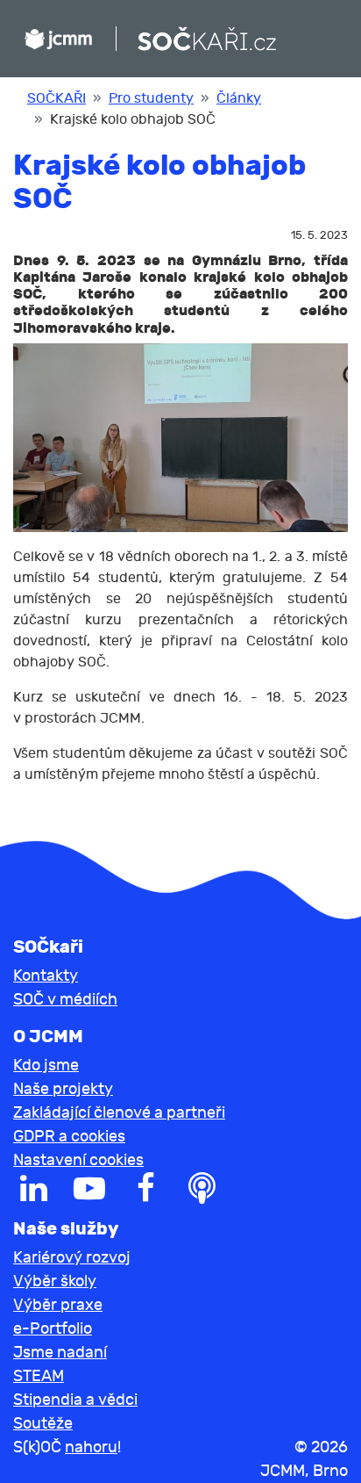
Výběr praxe (58, 1305)
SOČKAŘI (56, 98)
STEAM (38, 1376)
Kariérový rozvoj (72, 1258)
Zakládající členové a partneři (119, 1113)
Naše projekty (63, 1089)
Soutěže (43, 1424)
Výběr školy (54, 1281)
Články (238, 98)
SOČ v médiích (65, 999)
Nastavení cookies (78, 1160)
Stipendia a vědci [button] (75, 1400)
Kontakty (45, 976)
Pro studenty (151, 98)
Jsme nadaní (60, 1352)
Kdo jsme (46, 1065)
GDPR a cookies (69, 1136)
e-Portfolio (52, 1329)
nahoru (91, 1447)
